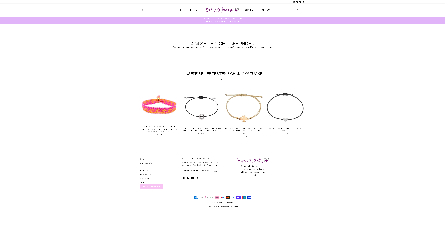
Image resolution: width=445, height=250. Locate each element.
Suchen (143, 159)
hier (238, 47)
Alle (222, 79)
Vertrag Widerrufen (152, 186)
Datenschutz (146, 163)
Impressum (145, 174)
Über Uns (266, 10)
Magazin (194, 10)
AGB (142, 167)
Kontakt (250, 10)
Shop (180, 10)
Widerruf (144, 170)
